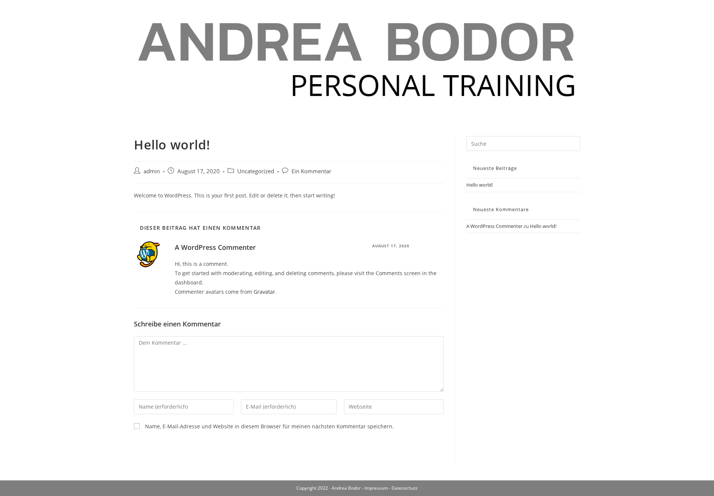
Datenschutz (405, 488)
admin (152, 171)
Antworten (430, 245)
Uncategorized (255, 171)
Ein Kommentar (311, 171)
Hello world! (479, 184)
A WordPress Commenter (215, 247)
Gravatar (264, 291)
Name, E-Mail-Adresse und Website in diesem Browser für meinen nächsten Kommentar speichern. (269, 426)
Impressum (376, 488)
